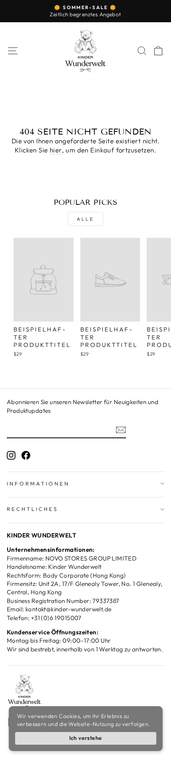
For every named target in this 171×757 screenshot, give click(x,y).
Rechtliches (32, 509)
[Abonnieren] (121, 429)
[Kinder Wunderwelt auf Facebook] (25, 454)
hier (56, 150)
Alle (85, 219)
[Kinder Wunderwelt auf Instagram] (11, 454)
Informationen (38, 483)
